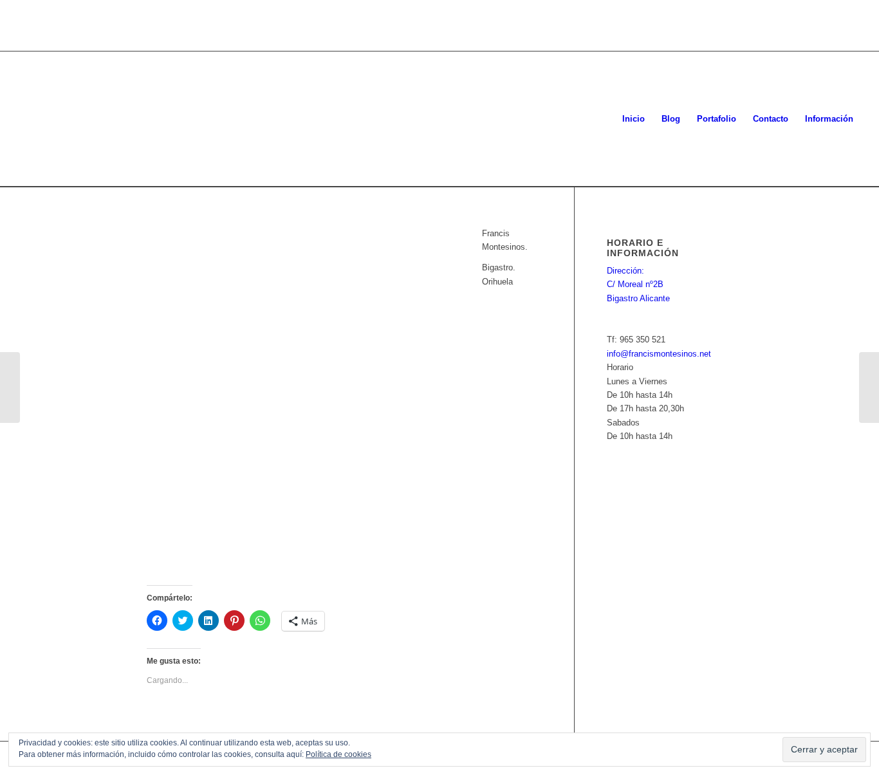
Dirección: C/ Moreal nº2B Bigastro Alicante (638, 284)
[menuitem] (633, 119)
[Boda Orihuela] (869, 387)
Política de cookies (338, 754)
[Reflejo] (10, 387)
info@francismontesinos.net (659, 354)
